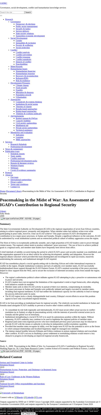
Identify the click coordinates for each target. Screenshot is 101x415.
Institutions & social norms (27, 104)
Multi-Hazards (16, 66)
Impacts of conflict (23, 62)
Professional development (21, 147)
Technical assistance (24, 130)
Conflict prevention (24, 55)
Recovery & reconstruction (27, 76)
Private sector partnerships (26, 128)
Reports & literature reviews (22, 163)
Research (9, 19)
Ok (23, 414)
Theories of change (24, 106)
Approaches (16, 99)
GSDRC (3, 3)
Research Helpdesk (19, 144)
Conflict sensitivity (23, 59)
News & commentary (14, 149)
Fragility (19, 90)
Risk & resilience (23, 81)
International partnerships (21, 180)
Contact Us (15, 187)
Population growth (23, 95)
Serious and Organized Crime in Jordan (16, 362)
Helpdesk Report (7, 365)
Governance (16, 22)
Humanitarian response (25, 73)
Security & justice (23, 29)
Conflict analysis (23, 52)
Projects (8, 172)
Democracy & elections (25, 24)
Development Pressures (20, 83)
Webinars (14, 168)
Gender (19, 40)
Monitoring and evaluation (21, 132)
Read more (30, 414)
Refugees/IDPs (22, 78)
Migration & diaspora (25, 92)
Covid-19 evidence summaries (23, 170)
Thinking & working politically (29, 114)
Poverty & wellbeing (24, 45)
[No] (37, 414)
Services (8, 142)
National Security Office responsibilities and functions (22, 384)
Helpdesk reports (18, 154)
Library (3, 211)
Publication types (12, 151)
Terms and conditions (19, 184)
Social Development (19, 38)
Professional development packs (24, 161)
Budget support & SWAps (26, 118)
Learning (19, 137)
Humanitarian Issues (19, 69)
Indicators (20, 135)
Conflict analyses (18, 158)
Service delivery (22, 31)
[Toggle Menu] (1, 15)
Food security (21, 88)
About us (9, 175)
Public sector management (26, 26)
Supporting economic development (30, 36)
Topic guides (16, 156)
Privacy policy (16, 182)
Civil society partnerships (26, 123)
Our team (14, 177)
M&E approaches (23, 139)
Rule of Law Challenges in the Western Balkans (20, 377)
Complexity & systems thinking (29, 102)
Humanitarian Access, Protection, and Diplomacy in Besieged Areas (28, 369)
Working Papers (17, 165)
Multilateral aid (22, 125)
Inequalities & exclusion (26, 43)
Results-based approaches (26, 109)
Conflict (14, 50)
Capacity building (23, 121)
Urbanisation (21, 97)
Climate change (22, 85)
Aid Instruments (17, 116)
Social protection (23, 48)
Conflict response (23, 57)
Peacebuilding (21, 64)
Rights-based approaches (26, 111)
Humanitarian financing (25, 71)
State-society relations (25, 33)
